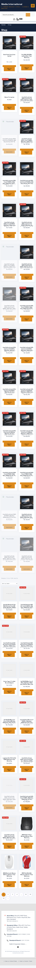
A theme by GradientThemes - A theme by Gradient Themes (18, 961)
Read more (9, 152)
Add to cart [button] (9, 69)
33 (30, 894)
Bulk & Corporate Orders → (18, 944)
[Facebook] (18, 947)
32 (26, 894)
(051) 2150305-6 (13, 921)
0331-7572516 (25, 940)
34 (3, 898)
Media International (11, 4)
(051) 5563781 (13, 931)
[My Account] (14, 19)
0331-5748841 (22, 934)
